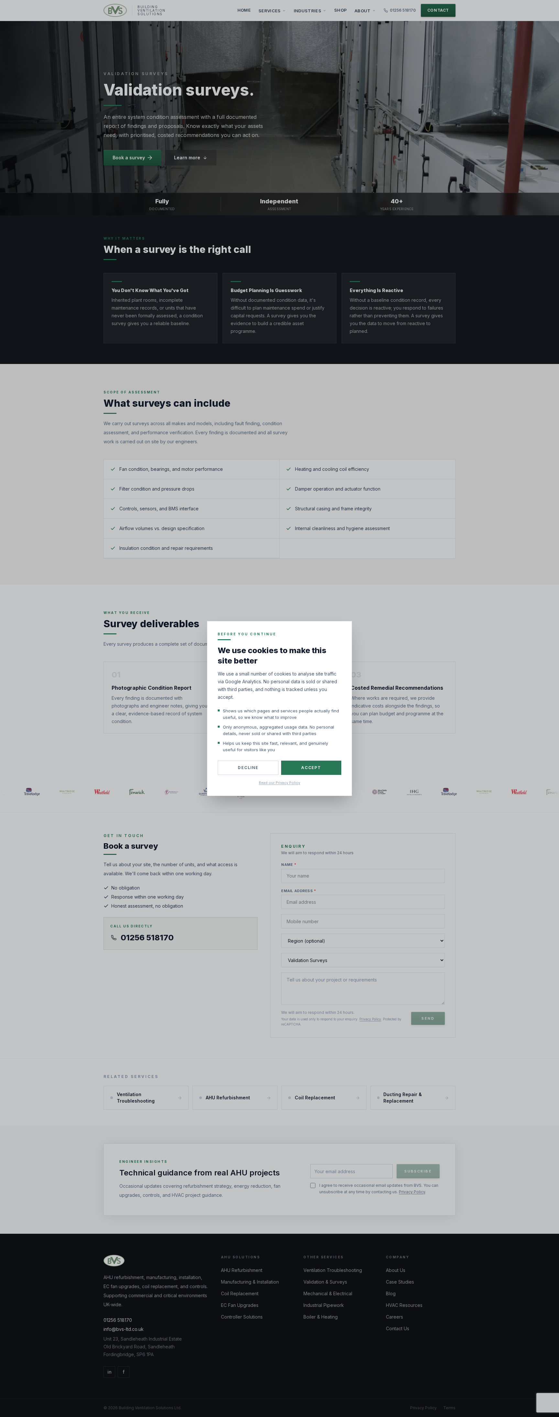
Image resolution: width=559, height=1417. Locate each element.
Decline (248, 767)
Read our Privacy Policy (279, 782)
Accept (311, 767)
